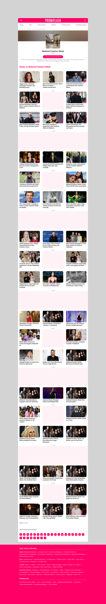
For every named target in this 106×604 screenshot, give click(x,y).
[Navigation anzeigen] (21, 20)
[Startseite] (53, 20)
